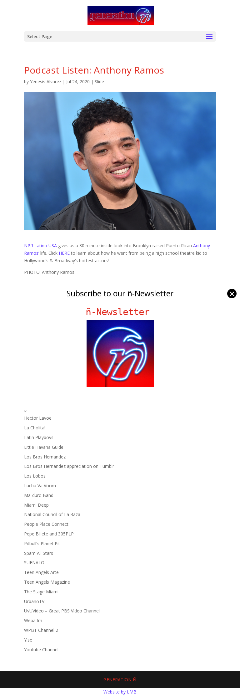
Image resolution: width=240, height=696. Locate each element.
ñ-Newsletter (120, 311)
